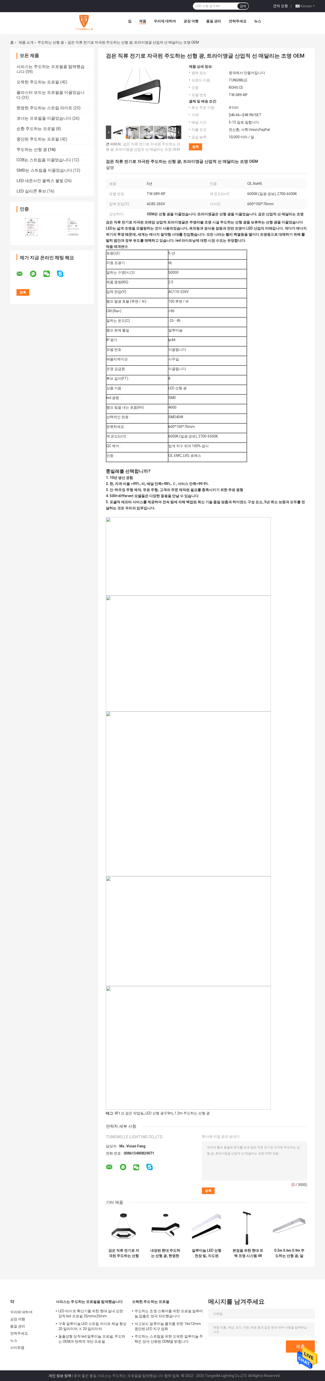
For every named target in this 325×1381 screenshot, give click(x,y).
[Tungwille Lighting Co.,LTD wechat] (49, 274)
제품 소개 (26, 42)
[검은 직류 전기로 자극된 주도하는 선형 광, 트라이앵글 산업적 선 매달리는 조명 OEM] (141, 94)
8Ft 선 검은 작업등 (129, 1113)
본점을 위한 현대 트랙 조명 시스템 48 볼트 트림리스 (248, 1253)
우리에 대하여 (165, 21)
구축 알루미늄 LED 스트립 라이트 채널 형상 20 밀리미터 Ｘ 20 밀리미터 (92, 1326)
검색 (243, 6)
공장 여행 (191, 21)
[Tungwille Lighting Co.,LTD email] (23, 274)
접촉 (195, 147)
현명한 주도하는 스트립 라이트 (44, 108)
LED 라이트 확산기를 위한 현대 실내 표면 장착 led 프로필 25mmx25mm (90, 1313)
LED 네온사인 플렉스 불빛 (40, 180)
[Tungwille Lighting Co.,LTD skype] (63, 274)
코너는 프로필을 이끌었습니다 (44, 118)
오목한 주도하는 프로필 (38, 82)
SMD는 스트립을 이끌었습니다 (44, 170)
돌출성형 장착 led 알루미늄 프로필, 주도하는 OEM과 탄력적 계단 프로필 (91, 1338)
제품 (142, 21)
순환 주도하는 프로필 (36, 128)
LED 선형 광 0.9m (159, 1113)
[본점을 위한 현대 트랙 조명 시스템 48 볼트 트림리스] (248, 1228)
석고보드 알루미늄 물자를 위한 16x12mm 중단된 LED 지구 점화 (168, 1326)
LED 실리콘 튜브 (31, 191)
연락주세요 (238, 21)
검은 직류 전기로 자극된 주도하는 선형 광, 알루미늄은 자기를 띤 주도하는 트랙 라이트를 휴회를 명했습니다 (123, 1253)
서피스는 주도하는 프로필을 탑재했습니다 (89, 1302)
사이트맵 (17, 1347)
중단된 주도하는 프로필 (38, 139)
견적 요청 (280, 6)
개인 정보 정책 (59, 1376)
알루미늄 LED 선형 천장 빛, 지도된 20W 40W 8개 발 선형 (207, 1253)
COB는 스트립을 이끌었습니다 (44, 160)
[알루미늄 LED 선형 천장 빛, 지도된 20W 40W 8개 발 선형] (206, 1228)
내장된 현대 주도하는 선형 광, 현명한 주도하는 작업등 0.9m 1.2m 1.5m (165, 1253)
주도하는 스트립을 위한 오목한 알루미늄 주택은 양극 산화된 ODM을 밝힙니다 (169, 1338)
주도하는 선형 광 (51, 42)
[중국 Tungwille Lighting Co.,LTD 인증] (31, 227)
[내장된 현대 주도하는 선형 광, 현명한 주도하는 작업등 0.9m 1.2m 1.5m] (165, 1228)
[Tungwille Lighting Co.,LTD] (84, 22)
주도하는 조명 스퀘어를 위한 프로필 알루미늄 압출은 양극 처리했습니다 (169, 1313)
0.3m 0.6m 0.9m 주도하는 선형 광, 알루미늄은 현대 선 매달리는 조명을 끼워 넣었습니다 (289, 1253)
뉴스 (257, 21)
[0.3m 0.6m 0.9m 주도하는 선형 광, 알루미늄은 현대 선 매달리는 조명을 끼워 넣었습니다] (289, 1228)
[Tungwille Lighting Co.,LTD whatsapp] (36, 274)
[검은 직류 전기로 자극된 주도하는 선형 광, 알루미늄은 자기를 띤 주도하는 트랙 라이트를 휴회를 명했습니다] (124, 1228)
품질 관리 (213, 21)
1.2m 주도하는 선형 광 (192, 1113)
